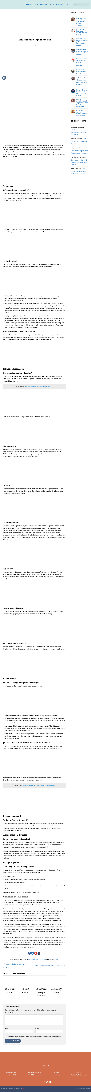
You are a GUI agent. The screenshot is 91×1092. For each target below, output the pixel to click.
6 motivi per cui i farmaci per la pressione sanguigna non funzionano (81, 62)
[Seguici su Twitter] (47, 1082)
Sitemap (57, 1073)
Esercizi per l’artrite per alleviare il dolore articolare (25, 990)
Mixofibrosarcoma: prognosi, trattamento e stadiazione (78, 132)
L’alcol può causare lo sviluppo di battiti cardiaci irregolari (82, 92)
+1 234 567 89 (11, 1075)
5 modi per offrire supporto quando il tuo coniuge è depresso (56, 990)
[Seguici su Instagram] (44, 1082)
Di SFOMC (79, 1073)
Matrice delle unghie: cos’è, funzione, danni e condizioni (79, 152)
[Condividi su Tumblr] (39, 953)
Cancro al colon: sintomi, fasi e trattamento (49, 965)
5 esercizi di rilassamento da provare (81, 71)
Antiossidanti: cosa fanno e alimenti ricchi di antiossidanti (81, 112)
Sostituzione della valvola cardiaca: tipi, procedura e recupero (79, 162)
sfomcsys (43, 45)
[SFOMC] (12, 4)
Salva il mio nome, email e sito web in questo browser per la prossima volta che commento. (34, 1036)
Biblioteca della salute (36, 4)
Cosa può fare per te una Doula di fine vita (79, 141)
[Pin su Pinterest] (35, 953)
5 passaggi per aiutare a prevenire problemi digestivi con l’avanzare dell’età (41, 991)
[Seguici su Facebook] (41, 1082)
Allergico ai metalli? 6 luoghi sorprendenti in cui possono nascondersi (82, 102)
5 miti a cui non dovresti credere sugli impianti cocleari (10, 990)
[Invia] (87, 4)
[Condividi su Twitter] (32, 953)
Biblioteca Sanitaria (59, 4)
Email (37, 1028)
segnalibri (55, 959)
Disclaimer (57, 1075)
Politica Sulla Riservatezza (79, 1075)
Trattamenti (41, 37)
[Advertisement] (34, 24)
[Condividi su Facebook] (29, 953)
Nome (7, 1028)
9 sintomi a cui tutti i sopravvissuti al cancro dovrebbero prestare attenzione (82, 81)
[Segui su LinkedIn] (50, 1082)
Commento (9, 1013)
